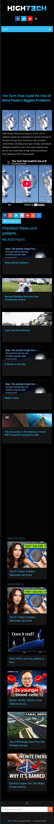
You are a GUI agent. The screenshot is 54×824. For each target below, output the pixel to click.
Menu (5, 29)
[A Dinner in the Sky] (27, 353)
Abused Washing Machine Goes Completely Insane (22, 298)
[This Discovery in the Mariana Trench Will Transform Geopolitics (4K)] (27, 420)
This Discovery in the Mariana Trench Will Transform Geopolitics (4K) (25, 433)
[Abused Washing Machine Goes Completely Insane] (27, 285)
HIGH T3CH (12, 821)
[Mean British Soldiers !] (27, 251)
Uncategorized (12, 221)
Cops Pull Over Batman (17, 330)
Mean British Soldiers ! (17, 262)
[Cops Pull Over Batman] (27, 319)
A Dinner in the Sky (15, 364)
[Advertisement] (27, 65)
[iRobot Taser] (27, 387)
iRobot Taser (12, 397)
